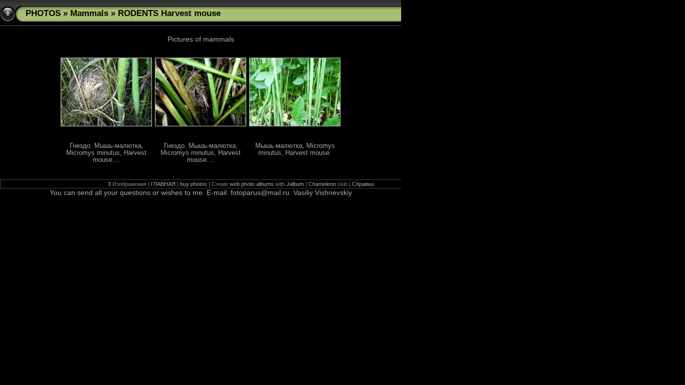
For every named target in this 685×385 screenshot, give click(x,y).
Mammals (89, 13)
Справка (363, 184)
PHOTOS (43, 13)
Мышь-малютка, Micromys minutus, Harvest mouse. (295, 149)
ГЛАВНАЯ (163, 184)
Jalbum (295, 184)
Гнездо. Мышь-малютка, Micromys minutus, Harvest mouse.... (106, 152)
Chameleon (322, 184)
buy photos (193, 184)
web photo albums (252, 184)
